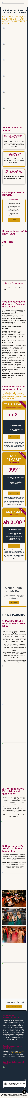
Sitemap (5, 1088)
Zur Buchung (14, 437)
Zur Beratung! (14, 602)
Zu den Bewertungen (14, 220)
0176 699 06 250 (16, 1053)
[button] (26, 4)
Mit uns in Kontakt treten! (14, 1006)
